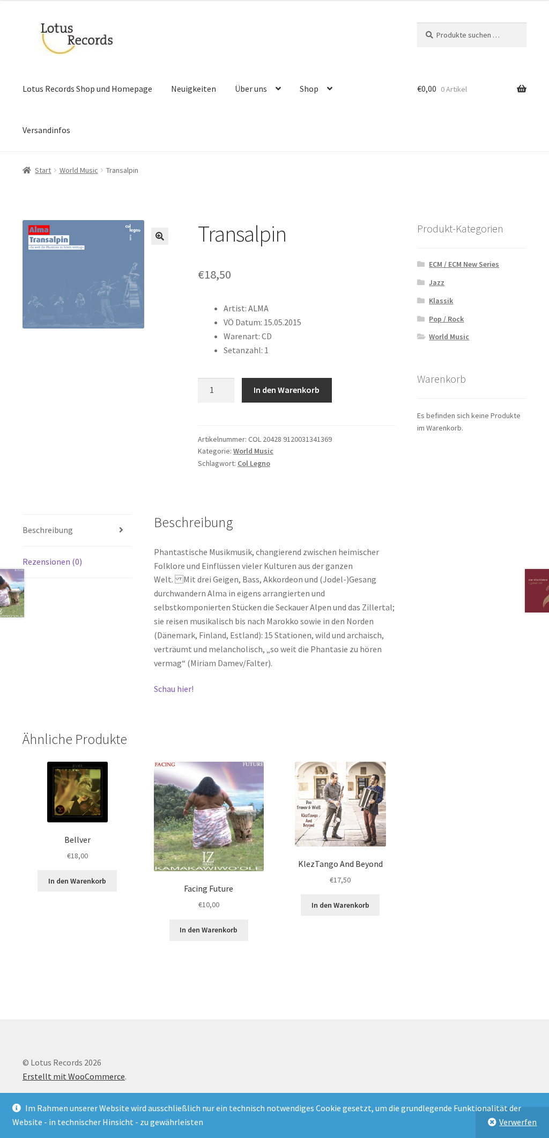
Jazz (436, 282)
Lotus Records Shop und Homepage (87, 88)
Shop (309, 88)
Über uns (251, 88)
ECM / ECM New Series (464, 264)
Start (43, 170)
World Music (79, 170)
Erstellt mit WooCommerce (74, 1076)
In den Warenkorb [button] (77, 881)
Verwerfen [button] (518, 1122)
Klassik (441, 300)
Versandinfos (46, 130)
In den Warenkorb (287, 389)
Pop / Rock (446, 319)
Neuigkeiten (193, 88)
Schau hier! (174, 688)
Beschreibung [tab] (48, 529)
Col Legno (254, 463)
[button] (159, 236)
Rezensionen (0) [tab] (52, 561)
